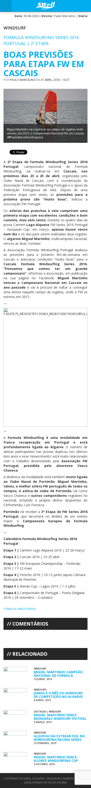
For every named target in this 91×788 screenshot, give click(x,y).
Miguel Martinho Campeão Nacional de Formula (58, 674)
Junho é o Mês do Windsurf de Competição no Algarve (58, 695)
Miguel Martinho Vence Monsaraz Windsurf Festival (60, 717)
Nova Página (57, 782)
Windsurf (15, 28)
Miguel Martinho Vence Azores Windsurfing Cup (56, 759)
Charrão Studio (73, 779)
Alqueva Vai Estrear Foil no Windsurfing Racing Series (59, 738)
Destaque (40, 711)
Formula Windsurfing (20, 609)
